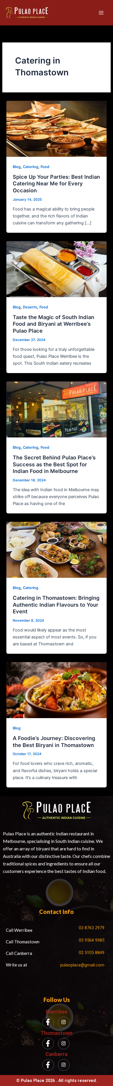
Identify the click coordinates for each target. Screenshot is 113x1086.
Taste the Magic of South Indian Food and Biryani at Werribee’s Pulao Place (53, 324)
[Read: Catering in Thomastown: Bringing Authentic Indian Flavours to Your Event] (56, 549)
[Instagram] (64, 1022)
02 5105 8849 (91, 952)
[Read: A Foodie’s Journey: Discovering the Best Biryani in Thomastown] (56, 689)
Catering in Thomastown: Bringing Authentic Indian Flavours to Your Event (56, 604)
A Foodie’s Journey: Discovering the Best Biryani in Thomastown (54, 741)
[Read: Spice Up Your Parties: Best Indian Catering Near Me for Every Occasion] (56, 128)
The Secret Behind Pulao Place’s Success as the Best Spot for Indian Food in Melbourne (54, 464)
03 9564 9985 (91, 940)
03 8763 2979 (91, 927)
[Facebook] (48, 1022)
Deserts (30, 307)
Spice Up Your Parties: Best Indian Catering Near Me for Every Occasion (56, 183)
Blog (17, 167)
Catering (30, 167)
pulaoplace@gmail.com (82, 965)
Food (45, 167)
